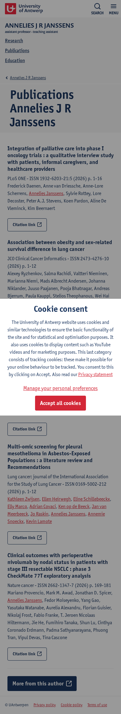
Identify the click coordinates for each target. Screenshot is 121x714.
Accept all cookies (60, 403)
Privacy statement (95, 374)
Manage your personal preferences (60, 388)
